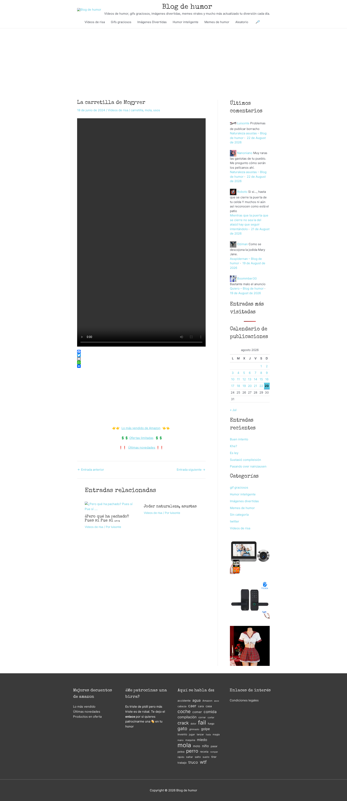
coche (184, 711)
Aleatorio (241, 22)
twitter (234, 521)
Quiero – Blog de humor (247, 288)
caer (192, 705)
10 (232, 379)
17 (232, 386)
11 (238, 379)
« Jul (233, 410)
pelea (181, 751)
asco (216, 701)
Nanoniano (244, 153)
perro (192, 751)
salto (198, 756)
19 (244, 386)
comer (197, 712)
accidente (184, 700)
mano (181, 740)
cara (201, 706)
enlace (130, 716)
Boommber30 (247, 278)
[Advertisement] (173, 58)
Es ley (234, 453)
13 (249, 379)
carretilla (137, 110)
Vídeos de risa (95, 22)
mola (148, 110)
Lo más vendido (84, 706)
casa (209, 706)
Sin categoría (239, 514)
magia (216, 734)
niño (205, 746)
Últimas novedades (141, 447)
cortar (211, 717)
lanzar (200, 734)
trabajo (182, 762)
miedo (202, 740)
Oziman (242, 244)
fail (202, 722)
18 (238, 386)
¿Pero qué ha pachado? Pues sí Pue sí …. (107, 519)
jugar (192, 734)
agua (196, 700)
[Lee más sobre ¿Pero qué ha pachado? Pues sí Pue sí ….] (112, 506)
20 (250, 386)
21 (255, 386)
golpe (205, 729)
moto (196, 746)
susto (206, 756)
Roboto (242, 192)
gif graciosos (239, 487)
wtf (203, 762)
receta (204, 751)
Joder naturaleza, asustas (170, 507)
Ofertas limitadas (141, 438)
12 (244, 379)
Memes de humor (216, 22)
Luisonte (243, 123)
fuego (211, 723)
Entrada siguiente (191, 469)
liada (208, 734)
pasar (214, 746)
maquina (190, 740)
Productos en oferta (87, 716)
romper (214, 751)
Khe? (233, 446)
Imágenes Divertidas (152, 22)
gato (182, 728)
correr (202, 717)
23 (267, 386)
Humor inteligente (185, 22)
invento (182, 734)
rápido (181, 757)
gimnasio (194, 729)
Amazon (207, 700)
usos (156, 110)
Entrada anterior (91, 469)
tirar (213, 756)
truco (193, 762)
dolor (193, 723)
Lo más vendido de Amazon (140, 428)
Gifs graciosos (121, 22)
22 (261, 386)
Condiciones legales (244, 700)
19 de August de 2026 (245, 293)
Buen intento (239, 439)
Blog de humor (187, 7)
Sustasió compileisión (245, 460)
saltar (189, 756)
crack (183, 722)
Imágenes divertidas (244, 501)
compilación (187, 717)
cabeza (182, 706)
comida (210, 711)
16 (266, 379)
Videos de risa (118, 110)
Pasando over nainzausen (248, 466)
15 (261, 379)
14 (255, 379)
